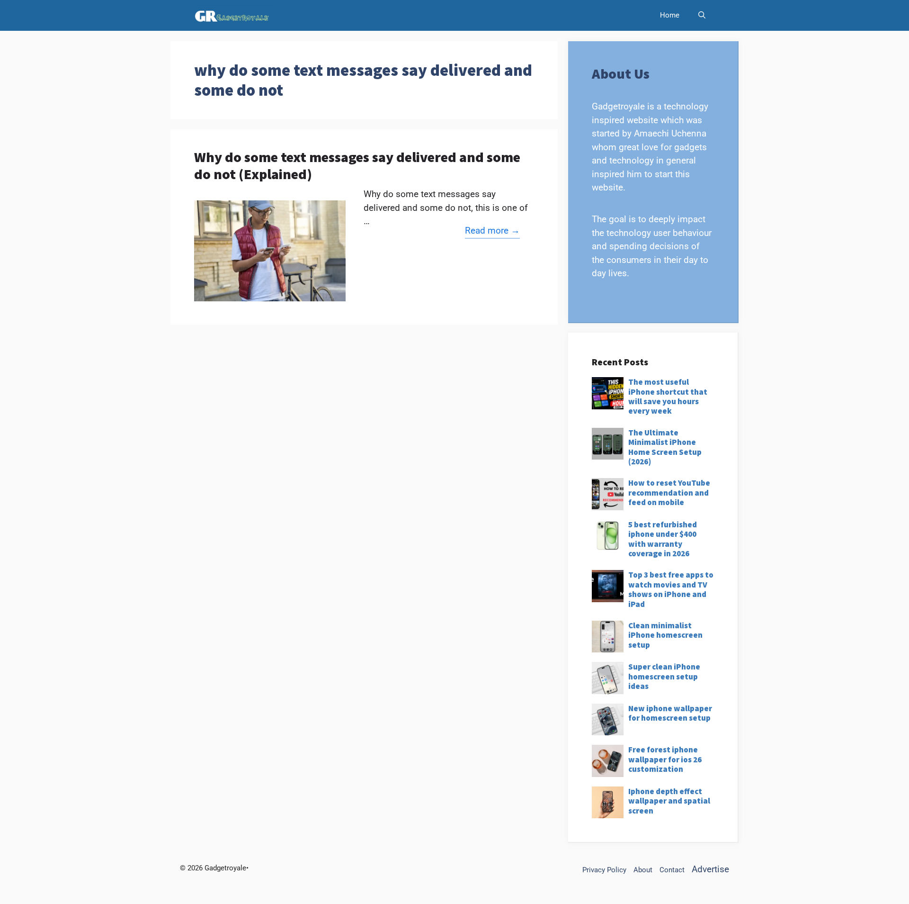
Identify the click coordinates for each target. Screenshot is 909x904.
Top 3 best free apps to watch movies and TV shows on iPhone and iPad (670, 589)
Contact (672, 870)
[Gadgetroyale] (234, 15)
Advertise (710, 869)
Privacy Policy (604, 870)
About (642, 870)
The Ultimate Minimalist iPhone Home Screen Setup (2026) (665, 447)
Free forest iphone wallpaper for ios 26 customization (665, 759)
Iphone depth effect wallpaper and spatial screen (669, 801)
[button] (702, 15)
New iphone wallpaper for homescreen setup (670, 713)
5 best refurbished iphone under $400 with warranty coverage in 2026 (662, 539)
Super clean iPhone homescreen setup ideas (664, 676)
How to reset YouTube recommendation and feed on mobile (669, 492)
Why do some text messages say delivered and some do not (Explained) (357, 165)
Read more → (492, 230)
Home (669, 15)
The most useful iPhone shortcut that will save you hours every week (667, 396)
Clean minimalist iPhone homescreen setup (665, 635)
